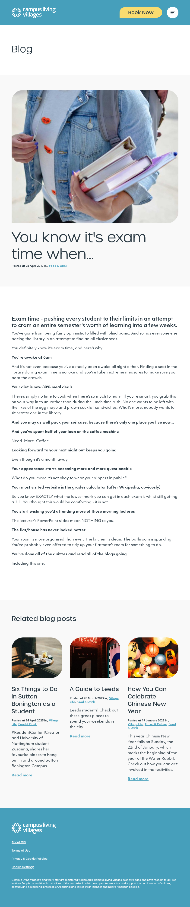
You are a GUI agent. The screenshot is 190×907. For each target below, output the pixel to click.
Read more (22, 775)
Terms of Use (21, 850)
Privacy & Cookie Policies (30, 859)
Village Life (135, 724)
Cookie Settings (23, 867)
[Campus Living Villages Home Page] (34, 828)
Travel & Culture (156, 724)
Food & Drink (58, 266)
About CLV (19, 842)
